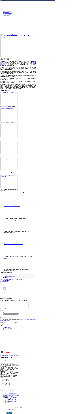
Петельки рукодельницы (5, 38)
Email (1, 312)
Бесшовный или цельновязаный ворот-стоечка (9, 394)
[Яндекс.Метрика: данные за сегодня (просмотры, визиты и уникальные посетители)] (10, 409)
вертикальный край (7, 279)
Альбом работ (5, 5)
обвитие (16, 279)
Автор (4, 8)
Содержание (5, 3)
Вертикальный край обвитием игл (14, 35)
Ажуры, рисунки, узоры (7, 14)
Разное (6, 277)
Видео (4, 6)
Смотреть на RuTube (18, 192)
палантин (20, 279)
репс (23, 279)
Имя (1, 310)
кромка (13, 279)
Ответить (4, 295)
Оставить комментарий (5, 285)
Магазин (4, 10)
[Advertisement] (18, 25)
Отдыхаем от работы (7, 7)
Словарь (4, 4)
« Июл (1, 388)
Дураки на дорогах (8, 274)
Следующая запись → (4, 281)
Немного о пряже (6, 15)
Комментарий (3, 308)
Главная (4, 2)
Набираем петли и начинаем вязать (10, 398)
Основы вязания (6, 12)
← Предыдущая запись (4, 280)
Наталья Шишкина (4, 37)
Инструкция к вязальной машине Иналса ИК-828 (11, 396)
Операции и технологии (7, 13)
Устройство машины (7, 11)
